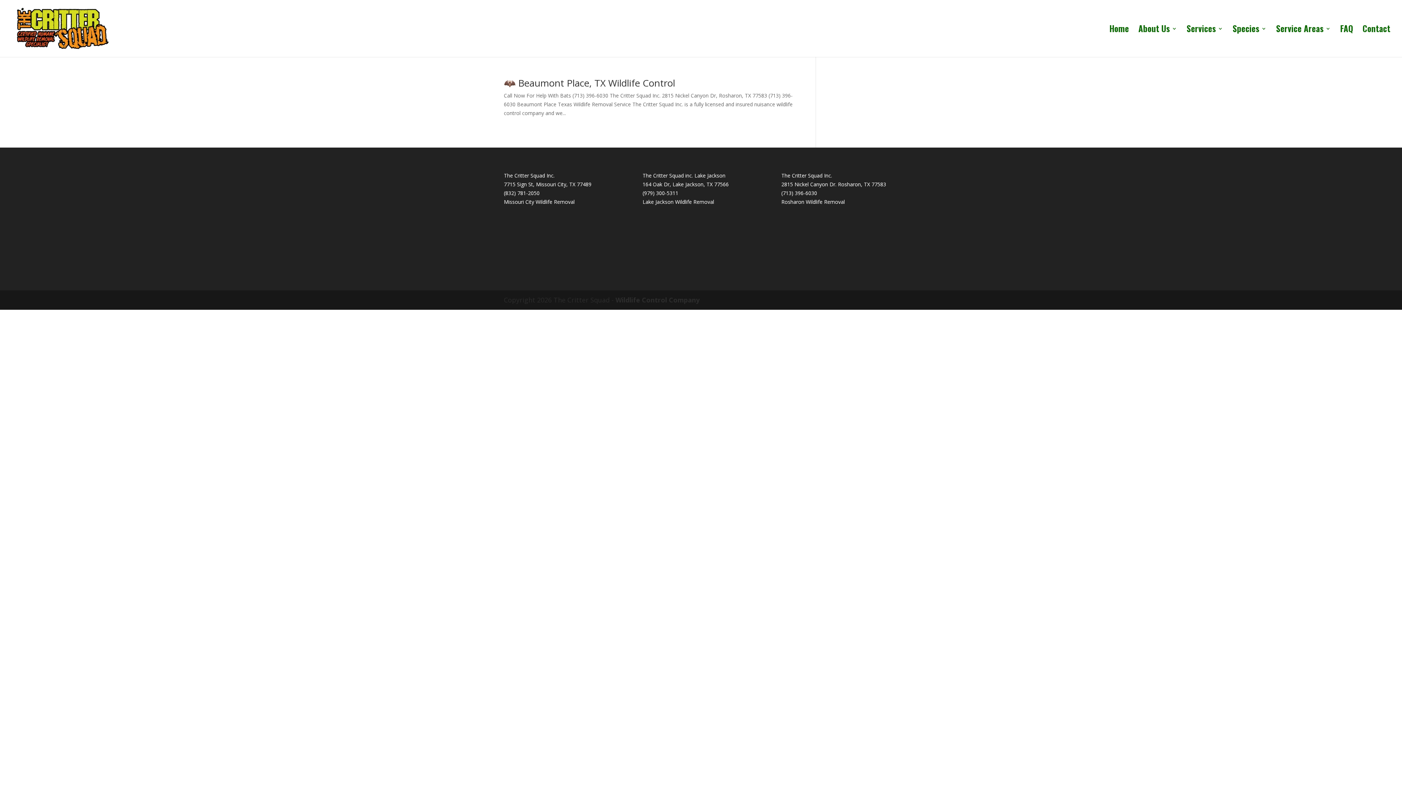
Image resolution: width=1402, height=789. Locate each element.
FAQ (1346, 30)
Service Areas (1300, 30)
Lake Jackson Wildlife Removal (678, 201)
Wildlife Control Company (658, 300)
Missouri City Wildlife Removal (539, 201)
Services (1201, 30)
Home (1119, 30)
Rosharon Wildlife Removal (813, 201)
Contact (1376, 30)
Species (1246, 30)
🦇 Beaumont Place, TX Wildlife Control (589, 82)
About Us (1154, 30)
